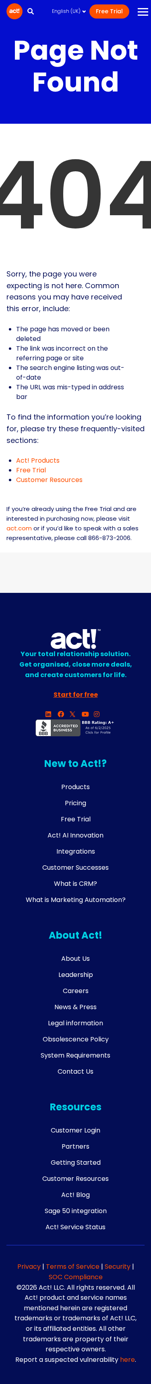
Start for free (76, 694)
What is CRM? (75, 883)
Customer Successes (75, 867)
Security (118, 1266)
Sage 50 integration (76, 1211)
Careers (76, 990)
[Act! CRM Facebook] (64, 714)
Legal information (75, 1023)
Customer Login (75, 1130)
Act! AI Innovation (75, 835)
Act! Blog (75, 1194)
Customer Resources (49, 479)
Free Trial (109, 11)
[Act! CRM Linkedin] (52, 714)
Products (75, 787)
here (127, 1359)
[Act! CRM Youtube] (88, 714)
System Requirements (75, 1055)
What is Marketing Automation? (76, 899)
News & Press (75, 1007)
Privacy (29, 1266)
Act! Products (38, 460)
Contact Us (75, 1071)
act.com (19, 528)
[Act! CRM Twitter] (76, 714)
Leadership (75, 974)
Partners (75, 1146)
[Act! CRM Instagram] (100, 714)
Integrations (75, 851)
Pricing (75, 803)
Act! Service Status (75, 1227)
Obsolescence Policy (76, 1039)
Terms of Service (72, 1266)
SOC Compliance (76, 1277)
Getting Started (76, 1162)
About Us (75, 958)
